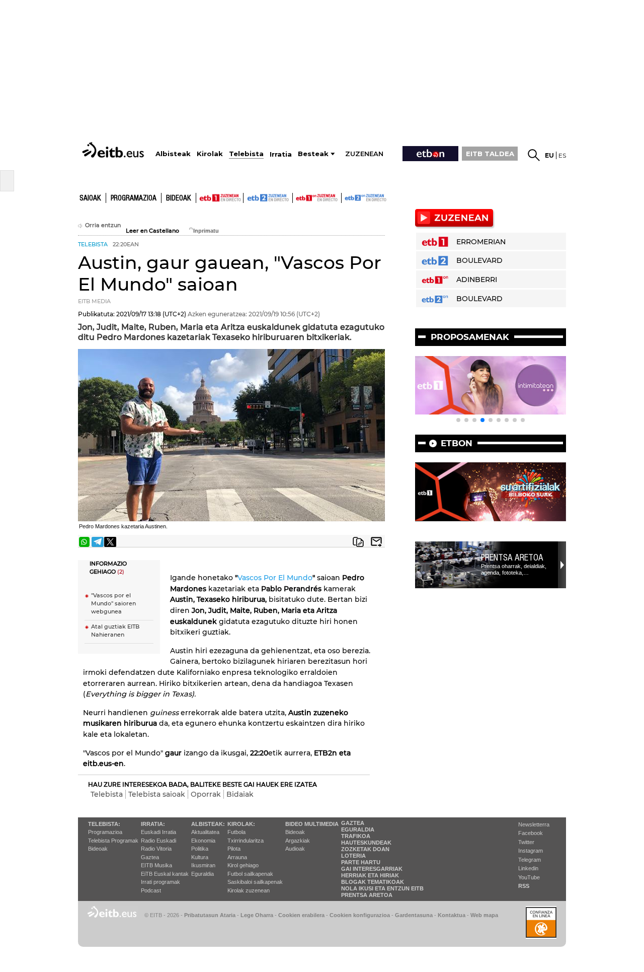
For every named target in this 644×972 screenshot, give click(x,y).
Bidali (376, 542)
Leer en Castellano (152, 231)
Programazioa (133, 198)
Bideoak (178, 198)
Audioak (295, 849)
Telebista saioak (156, 794)
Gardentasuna (414, 915)
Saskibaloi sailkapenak (255, 882)
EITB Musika (156, 865)
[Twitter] (110, 542)
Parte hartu (360, 862)
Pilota (233, 849)
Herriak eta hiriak (370, 875)
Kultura (199, 857)
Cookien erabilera (301, 915)
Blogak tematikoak (372, 882)
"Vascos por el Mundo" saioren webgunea (113, 603)
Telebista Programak (113, 841)
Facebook (530, 833)
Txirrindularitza (245, 841)
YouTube (529, 877)
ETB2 (268, 198)
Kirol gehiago (243, 865)
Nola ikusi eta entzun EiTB (382, 888)
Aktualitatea (205, 832)
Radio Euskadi (158, 841)
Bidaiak (240, 794)
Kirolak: (241, 824)
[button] (458, 420)
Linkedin (528, 868)
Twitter (526, 842)
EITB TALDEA (490, 154)
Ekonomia (203, 841)
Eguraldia (202, 874)
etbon (456, 443)
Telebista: (104, 824)
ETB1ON (297, 197)
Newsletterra (533, 824)
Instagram (530, 851)
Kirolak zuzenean (248, 890)
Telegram (529, 860)
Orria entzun (103, 225)
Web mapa (484, 915)
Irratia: (153, 824)
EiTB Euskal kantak (165, 874)
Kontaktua (451, 915)
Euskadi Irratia (158, 832)
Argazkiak (297, 841)
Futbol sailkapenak (250, 874)
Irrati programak (160, 882)
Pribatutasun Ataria (209, 915)
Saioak (90, 198)
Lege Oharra (256, 915)
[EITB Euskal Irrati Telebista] (114, 150)
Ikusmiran (203, 865)
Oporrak (206, 794)
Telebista (107, 794)
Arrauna (237, 857)
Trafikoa (355, 836)
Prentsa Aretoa (512, 557)
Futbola (236, 832)
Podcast (151, 890)
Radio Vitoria (156, 849)
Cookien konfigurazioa (360, 915)
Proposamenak (470, 337)
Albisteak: (208, 824)
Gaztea (150, 857)
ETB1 (219, 198)
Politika (199, 849)
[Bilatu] (534, 155)
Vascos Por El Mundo (274, 577)
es (562, 155)
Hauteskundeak (366, 843)
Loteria (353, 856)
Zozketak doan (365, 849)
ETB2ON (346, 197)
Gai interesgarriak (372, 869)
